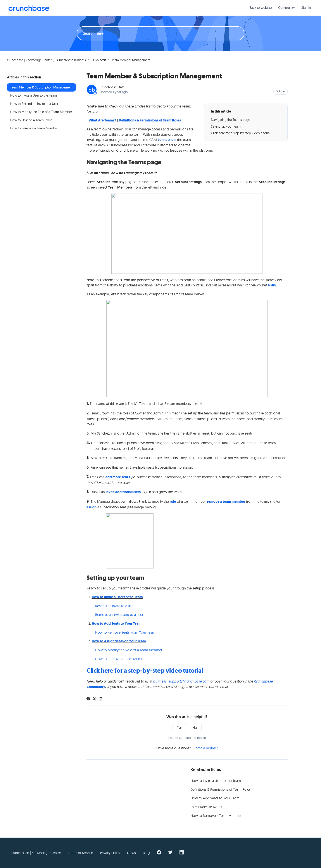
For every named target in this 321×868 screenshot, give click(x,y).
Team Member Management (131, 60)
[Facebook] (88, 699)
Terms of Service (80, 853)
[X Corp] (94, 699)
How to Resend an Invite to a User (34, 104)
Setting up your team (226, 126)
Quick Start (98, 60)
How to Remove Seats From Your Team (125, 632)
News (131, 853)
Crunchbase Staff (112, 87)
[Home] (29, 7)
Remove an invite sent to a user (119, 614)
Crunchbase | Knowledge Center (29, 60)
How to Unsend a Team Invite (31, 120)
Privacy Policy (110, 853)
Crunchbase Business (71, 60)
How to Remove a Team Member (121, 659)
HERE (272, 285)
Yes (179, 727)
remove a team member (226, 501)
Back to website (260, 7)
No (194, 727)
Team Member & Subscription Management (41, 87)
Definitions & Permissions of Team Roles (150, 120)
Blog (146, 853)
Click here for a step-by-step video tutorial (240, 133)
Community (286, 7)
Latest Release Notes (206, 807)
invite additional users (123, 492)
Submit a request (205, 748)
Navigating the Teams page (230, 120)
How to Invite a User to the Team (117, 597)
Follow (280, 91)
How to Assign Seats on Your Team (119, 641)
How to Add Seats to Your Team (117, 623)
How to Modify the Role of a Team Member (128, 650)
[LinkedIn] (100, 699)
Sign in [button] (306, 7)
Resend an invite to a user (115, 606)
